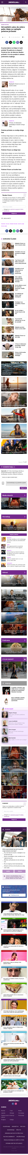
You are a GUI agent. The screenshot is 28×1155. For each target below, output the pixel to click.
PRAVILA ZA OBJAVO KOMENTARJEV (9, 477)
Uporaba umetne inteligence (14, 1143)
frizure (3, 223)
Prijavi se (14, 213)
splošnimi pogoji (14, 209)
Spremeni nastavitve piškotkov (14, 1133)
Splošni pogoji (21, 1136)
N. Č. (5, 37)
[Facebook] (6, 42)
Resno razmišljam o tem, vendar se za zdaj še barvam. (14, 857)
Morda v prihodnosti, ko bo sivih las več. (14, 861)
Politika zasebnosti (9, 1136)
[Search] (26, 2)
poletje (7, 223)
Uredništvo (15, 1126)
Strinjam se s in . (13, 210)
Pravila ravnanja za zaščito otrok (14, 1140)
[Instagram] (16, 1104)
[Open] (3, 2)
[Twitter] (10, 42)
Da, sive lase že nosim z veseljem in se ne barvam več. (14, 853)
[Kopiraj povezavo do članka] (21, 42)
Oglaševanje (6, 1126)
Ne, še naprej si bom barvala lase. (13, 864)
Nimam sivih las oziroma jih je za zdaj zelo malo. (14, 867)
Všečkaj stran (15, 895)
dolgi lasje (4, 226)
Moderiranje (10, 1130)
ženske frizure (13, 223)
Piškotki (18, 1130)
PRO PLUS (22, 1126)
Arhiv (24, 829)
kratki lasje (21, 223)
